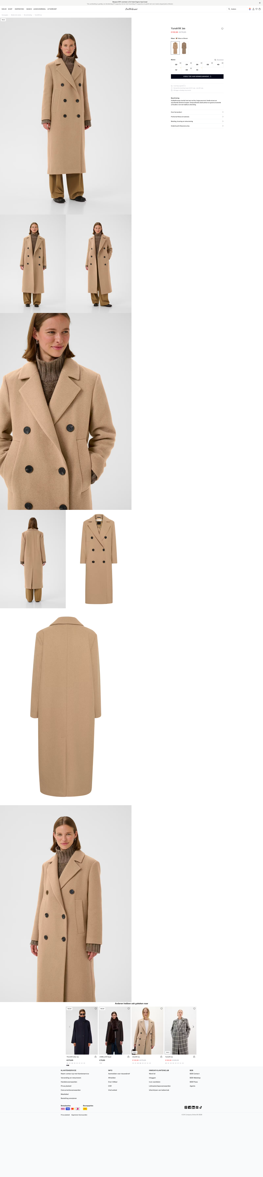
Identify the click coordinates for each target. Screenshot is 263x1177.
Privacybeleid (66, 1086)
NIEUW (4, 9)
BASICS (29, 9)
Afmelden (112, 1078)
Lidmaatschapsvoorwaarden (160, 1086)
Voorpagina (5, 15)
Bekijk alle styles (16, 15)
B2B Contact (195, 1074)
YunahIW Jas (38, 15)
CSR (110, 1086)
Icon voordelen (154, 1082)
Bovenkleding (28, 15)
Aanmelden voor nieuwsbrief (119, 1074)
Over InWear (112, 1082)
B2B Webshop (195, 1078)
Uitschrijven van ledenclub (159, 1090)
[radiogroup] (197, 67)
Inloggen (152, 1078)
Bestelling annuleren (69, 1098)
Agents (192, 1086)
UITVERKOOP (52, 9)
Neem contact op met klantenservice (75, 1074)
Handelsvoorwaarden (69, 1082)
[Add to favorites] (222, 29)
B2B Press (194, 1082)
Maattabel (220, 60)
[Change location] (249, 9)
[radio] (176, 69)
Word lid (152, 1074)
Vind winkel (112, 1090)
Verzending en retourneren (71, 1078)
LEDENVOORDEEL (39, 9)
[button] (197, 112)
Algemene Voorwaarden (79, 1115)
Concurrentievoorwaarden (71, 1090)
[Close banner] (259, 2)
